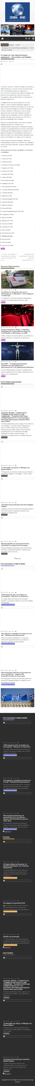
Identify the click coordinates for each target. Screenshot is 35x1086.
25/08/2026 (5, 361)
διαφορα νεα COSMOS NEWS (10, 877)
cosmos (12, 61)
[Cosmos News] (2, 38)
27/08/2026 (5, 290)
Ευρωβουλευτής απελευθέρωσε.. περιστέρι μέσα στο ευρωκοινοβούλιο (26, 257)
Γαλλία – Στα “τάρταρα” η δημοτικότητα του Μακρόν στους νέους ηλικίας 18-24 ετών (9, 257)
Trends (3, 248)
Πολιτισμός (4, 437)
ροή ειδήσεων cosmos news (8, 604)
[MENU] (33, 38)
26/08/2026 (5, 327)
